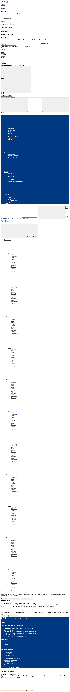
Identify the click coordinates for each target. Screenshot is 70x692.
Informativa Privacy (9, 655)
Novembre (14, 270)
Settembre (13, 267)
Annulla (3, 95)
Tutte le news (7, 240)
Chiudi (2, 52)
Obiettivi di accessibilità (10, 660)
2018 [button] (9, 506)
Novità (66, 208)
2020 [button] (9, 442)
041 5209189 (10, 630)
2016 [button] (9, 569)
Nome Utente (20, 13)
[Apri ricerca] (55, 105)
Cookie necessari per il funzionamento (11, 611)
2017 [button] (9, 537)
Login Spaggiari (44, 43)
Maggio (13, 260)
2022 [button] (9, 379)
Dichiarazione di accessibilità (12, 658)
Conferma (9, 95)
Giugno (13, 262)
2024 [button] (9, 316)
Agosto (13, 265)
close (2, 112)
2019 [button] (9, 474)
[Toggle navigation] (14, 105)
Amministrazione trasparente (11, 664)
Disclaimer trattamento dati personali (10, 677)
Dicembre (13, 271)
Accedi (3, 4)
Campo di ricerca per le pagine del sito (11, 218)
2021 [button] (9, 411)
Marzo (13, 257)
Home (66, 206)
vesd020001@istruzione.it (22, 631)
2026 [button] (9, 253)
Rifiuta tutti (14, 598)
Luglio (13, 264)
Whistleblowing (8, 661)
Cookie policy (8, 652)
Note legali (7, 654)
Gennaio (13, 254)
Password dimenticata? (7, 18)
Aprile (13, 259)
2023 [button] (9, 348)
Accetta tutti (26, 598)
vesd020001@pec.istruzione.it (22, 633)
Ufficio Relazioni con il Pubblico (13, 657)
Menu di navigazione (32, 237)
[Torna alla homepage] (35, 97)
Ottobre (13, 268)
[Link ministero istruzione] (8, 3)
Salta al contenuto (5, 1)
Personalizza (4, 598)
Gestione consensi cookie (11, 663)
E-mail (18, 39)
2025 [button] (9, 284)
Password (19, 15)
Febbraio (14, 256)
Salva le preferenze (14, 615)
